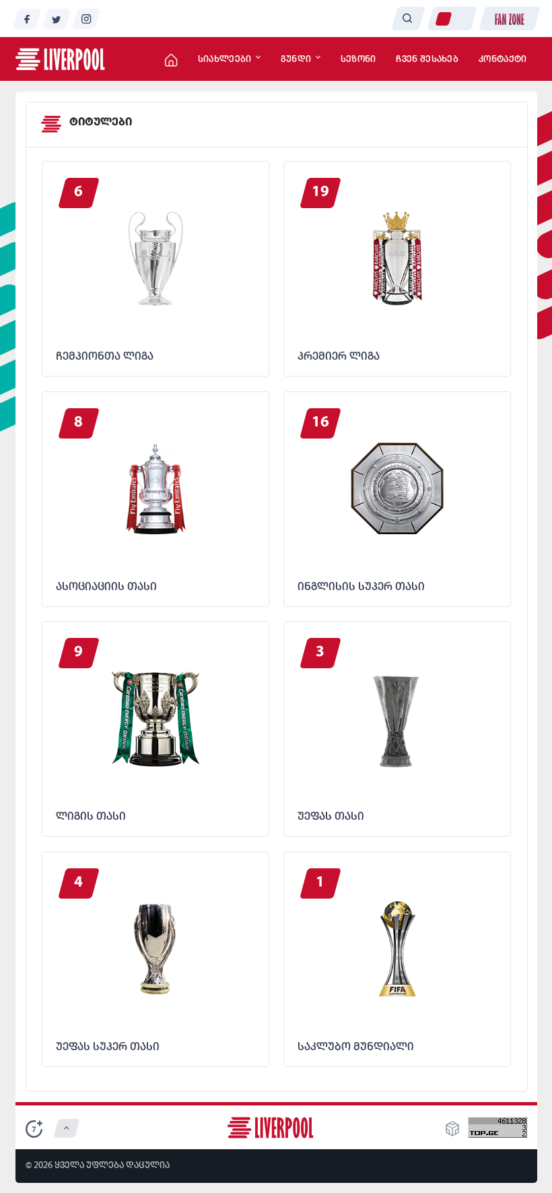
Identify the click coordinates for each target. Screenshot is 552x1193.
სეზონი (358, 60)
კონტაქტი (502, 60)
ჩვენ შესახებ (427, 60)
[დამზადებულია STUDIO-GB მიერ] (452, 1132)
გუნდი (297, 60)
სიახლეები (226, 60)
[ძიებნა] (408, 18)
